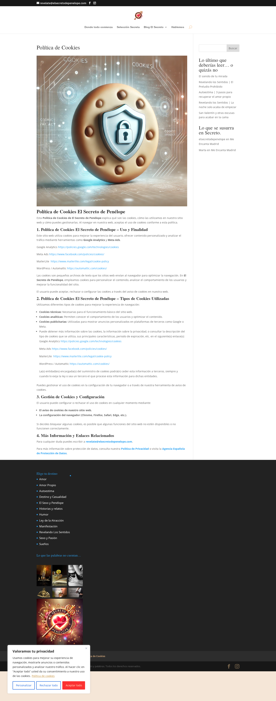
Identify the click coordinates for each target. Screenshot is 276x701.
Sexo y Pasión (48, 538)
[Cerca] (86, 648)
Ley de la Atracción (51, 520)
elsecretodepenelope (212, 139)
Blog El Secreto (154, 27)
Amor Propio (47, 485)
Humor (43, 514)
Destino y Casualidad (52, 497)
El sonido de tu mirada (213, 76)
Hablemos (177, 27)
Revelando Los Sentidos (54, 532)
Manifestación (48, 526)
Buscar (233, 48)
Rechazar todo (49, 685)
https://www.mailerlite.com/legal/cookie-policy (80, 261)
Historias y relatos (51, 508)
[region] (49, 669)
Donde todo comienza (98, 27)
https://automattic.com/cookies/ (87, 268)
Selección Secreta (128, 27)
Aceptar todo (74, 685)
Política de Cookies (94, 656)
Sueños (44, 544)
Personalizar (24, 685)
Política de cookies (43, 676)
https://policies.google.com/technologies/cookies (88, 247)
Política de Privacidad (135, 448)
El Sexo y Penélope (51, 503)
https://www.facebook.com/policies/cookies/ (76, 254)
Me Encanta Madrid (223, 150)
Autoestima (46, 491)
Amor (43, 479)
